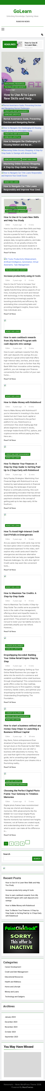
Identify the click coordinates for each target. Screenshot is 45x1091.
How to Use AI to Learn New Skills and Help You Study (31, 44)
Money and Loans (29, 159)
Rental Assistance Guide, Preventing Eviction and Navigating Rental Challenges (22, 122)
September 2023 (11, 1037)
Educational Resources (14, 84)
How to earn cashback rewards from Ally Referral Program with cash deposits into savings (20, 340)
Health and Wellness (13, 982)
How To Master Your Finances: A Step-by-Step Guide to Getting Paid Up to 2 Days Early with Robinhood (22, 467)
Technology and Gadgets (15, 87)
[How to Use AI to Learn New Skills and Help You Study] (19, 44)
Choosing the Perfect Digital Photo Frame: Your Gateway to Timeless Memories (22, 793)
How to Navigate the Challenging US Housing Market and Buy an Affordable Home (22, 145)
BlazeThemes (27, 1087)
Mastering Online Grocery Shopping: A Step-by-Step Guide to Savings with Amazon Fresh (22, 167)
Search (6, 854)
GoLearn (22, 11)
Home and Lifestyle (12, 114)
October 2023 (10, 1032)
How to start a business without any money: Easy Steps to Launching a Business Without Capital (22, 728)
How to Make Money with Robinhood (22, 402)
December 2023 (11, 1022)
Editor (8, 225)
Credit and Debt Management (16, 111)
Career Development (14, 646)
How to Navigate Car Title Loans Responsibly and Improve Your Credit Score (22, 189)
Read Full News (10, 253)
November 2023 (11, 1027)
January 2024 (10, 1017)
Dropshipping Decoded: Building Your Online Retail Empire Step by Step (21, 658)
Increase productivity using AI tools (22, 276)
